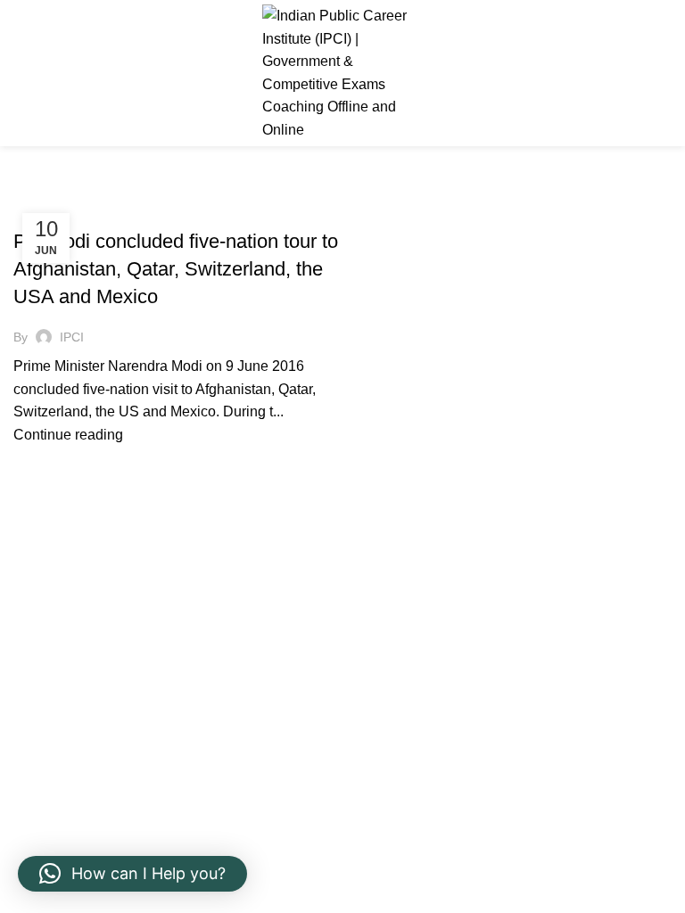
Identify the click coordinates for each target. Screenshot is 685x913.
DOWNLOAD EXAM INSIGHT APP (108, 817)
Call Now (638, 73)
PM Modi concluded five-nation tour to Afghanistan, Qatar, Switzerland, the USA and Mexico (175, 269)
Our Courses (396, 682)
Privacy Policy (58, 682)
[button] (132, 874)
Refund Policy (58, 649)
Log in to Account (67, 774)
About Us (385, 649)
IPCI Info (47, 210)
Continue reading (68, 434)
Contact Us (391, 716)
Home (28, 189)
